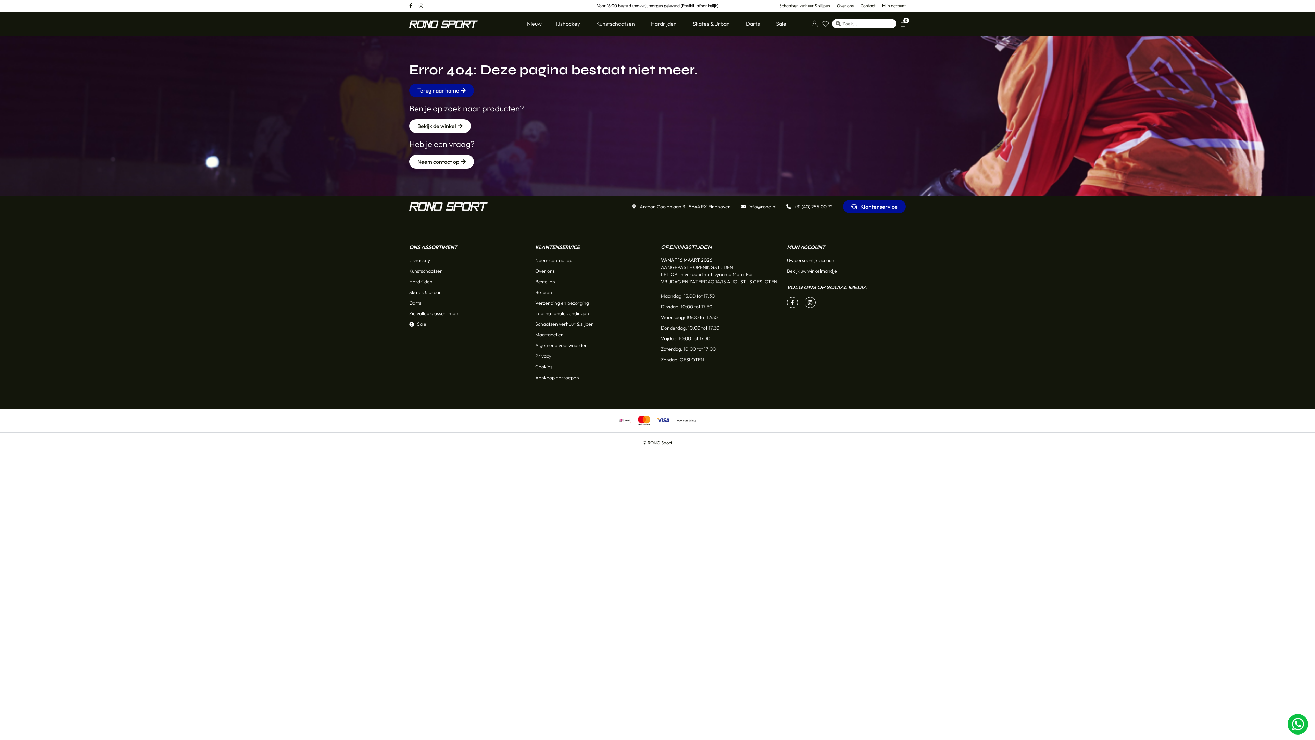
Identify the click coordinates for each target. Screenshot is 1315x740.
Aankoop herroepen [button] (557, 377)
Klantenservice (557, 247)
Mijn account (806, 247)
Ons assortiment (433, 247)
